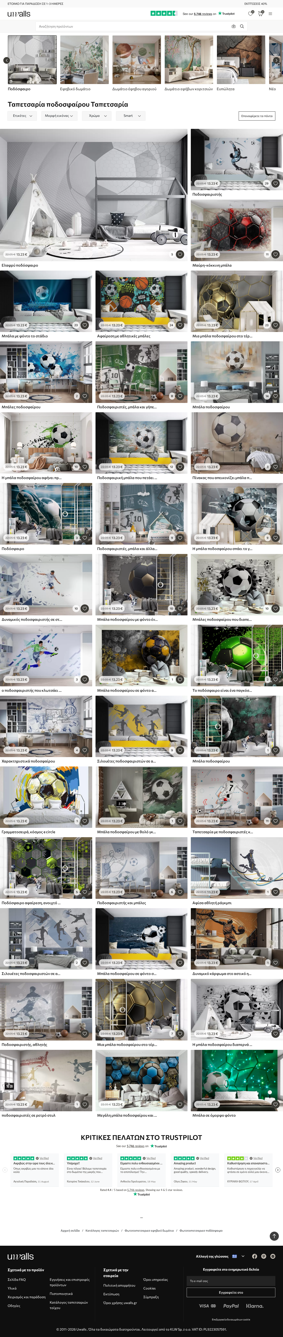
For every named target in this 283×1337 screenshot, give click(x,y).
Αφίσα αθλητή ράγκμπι (212, 902)
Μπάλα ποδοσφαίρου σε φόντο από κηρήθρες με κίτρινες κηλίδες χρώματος (127, 690)
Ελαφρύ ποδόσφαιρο (20, 265)
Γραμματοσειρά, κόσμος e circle (28, 832)
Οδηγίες (14, 1306)
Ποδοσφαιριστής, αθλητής (24, 1044)
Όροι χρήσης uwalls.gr (120, 1303)
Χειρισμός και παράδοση (27, 1297)
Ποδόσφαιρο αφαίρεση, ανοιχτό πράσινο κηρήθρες (32, 902)
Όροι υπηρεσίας (155, 1279)
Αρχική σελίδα (70, 1230)
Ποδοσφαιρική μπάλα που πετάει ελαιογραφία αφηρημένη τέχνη (127, 477)
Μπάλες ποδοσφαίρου (21, 407)
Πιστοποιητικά (61, 1294)
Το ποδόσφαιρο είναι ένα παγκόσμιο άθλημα (222, 690)
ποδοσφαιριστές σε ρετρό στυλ (29, 1115)
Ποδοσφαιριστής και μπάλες (121, 902)
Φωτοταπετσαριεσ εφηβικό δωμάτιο (149, 1230)
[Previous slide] (6, 60)
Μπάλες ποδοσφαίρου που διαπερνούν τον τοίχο (222, 619)
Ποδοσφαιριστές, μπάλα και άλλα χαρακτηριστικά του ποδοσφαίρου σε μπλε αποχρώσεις (127, 548)
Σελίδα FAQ (17, 1279)
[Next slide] (276, 60)
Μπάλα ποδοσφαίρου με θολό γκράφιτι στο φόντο (127, 832)
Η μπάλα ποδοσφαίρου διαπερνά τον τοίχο (222, 1044)
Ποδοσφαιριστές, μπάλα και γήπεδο (127, 407)
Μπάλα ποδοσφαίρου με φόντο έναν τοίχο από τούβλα (127, 619)
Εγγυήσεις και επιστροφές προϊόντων (70, 1282)
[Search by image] (233, 26)
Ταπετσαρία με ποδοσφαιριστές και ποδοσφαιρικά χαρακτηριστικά (222, 832)
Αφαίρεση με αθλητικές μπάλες (123, 336)
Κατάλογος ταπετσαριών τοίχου (69, 1305)
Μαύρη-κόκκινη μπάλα (212, 265)
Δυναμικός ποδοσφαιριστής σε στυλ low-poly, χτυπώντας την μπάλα (32, 619)
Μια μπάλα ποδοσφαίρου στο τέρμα (222, 336)
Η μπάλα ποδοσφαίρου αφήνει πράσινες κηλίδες (32, 477)
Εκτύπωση (111, 1294)
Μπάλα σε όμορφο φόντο (214, 1115)
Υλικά (12, 1288)
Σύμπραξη (151, 1297)
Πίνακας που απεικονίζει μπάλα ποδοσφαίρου (222, 477)
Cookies (149, 1288)
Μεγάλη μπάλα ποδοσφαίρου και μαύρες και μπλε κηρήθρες (127, 1115)
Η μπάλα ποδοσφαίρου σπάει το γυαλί (222, 548)
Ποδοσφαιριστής (207, 194)
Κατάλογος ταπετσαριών (102, 1230)
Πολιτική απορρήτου (119, 1285)
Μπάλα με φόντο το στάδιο (25, 336)
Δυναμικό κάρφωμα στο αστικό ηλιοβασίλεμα (222, 973)
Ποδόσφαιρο (13, 548)
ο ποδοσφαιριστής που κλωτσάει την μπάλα (32, 690)
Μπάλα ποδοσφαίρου (211, 407)
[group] (84, 63)
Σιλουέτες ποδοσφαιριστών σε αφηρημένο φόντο (127, 761)
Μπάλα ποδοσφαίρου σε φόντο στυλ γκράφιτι (127, 973)
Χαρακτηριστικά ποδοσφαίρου (28, 761)
